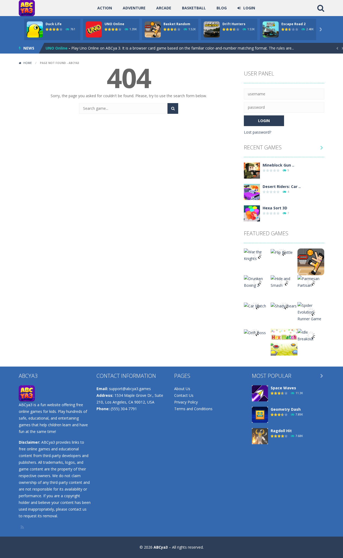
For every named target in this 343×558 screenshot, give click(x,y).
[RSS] (23, 527)
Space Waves (283, 387)
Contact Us (183, 395)
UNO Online (114, 24)
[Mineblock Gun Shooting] (252, 170)
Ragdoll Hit (281, 430)
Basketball (194, 7)
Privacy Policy (186, 402)
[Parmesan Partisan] (310, 281)
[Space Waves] (260, 392)
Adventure (134, 7)
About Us (182, 388)
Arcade (163, 7)
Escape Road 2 (293, 24)
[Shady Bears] (284, 305)
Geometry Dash (286, 409)
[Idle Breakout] (310, 335)
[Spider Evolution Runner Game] (310, 311)
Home (28, 63)
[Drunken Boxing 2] (257, 281)
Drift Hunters (233, 24)
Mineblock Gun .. (278, 165)
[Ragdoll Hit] (260, 435)
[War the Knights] (257, 254)
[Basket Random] (310, 261)
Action (104, 7)
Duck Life (54, 24)
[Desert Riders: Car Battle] (252, 191)
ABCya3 (161, 547)
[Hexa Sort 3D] (252, 213)
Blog (222, 7)
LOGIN (249, 7)
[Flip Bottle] (282, 251)
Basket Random (176, 24)
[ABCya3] (27, 7)
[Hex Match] (284, 341)
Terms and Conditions (193, 408)
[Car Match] (255, 305)
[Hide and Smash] (284, 281)
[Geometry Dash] (260, 414)
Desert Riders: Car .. (282, 186)
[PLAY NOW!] (35, 29)
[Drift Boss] (255, 332)
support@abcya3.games (130, 388)
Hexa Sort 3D (275, 207)
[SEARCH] (172, 108)
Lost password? (257, 132)
